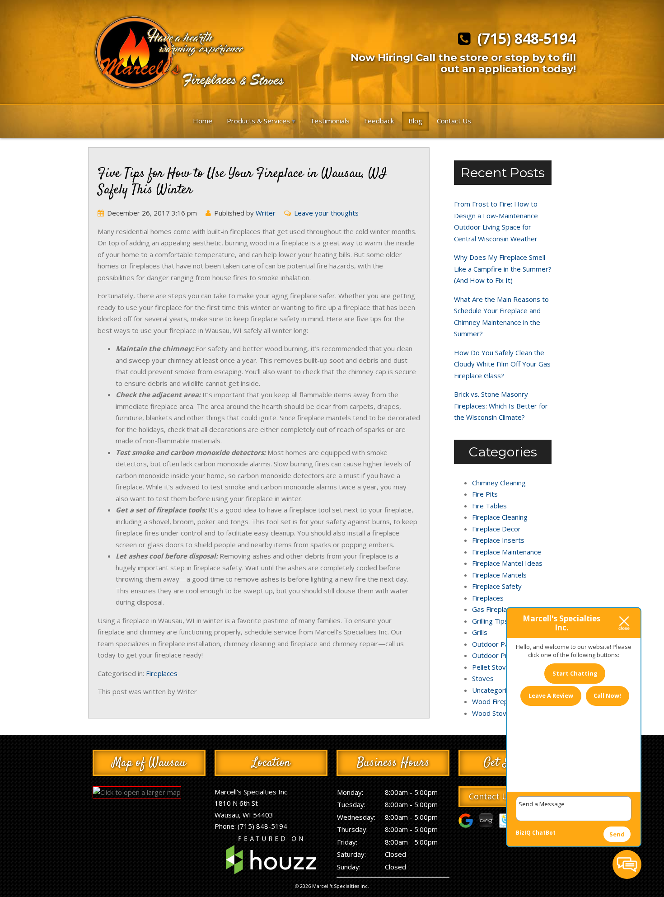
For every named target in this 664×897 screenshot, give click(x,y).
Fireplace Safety (497, 586)
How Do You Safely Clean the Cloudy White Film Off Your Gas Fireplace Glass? (502, 364)
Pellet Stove (491, 667)
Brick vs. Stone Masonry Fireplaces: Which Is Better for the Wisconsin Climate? (501, 406)
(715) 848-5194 (523, 39)
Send (617, 834)
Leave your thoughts (326, 212)
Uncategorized (495, 690)
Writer (266, 212)
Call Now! (607, 695)
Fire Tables (489, 505)
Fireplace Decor (496, 528)
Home (202, 120)
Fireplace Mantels (499, 574)
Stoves (483, 678)
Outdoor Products (500, 655)
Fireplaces (162, 673)
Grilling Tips (490, 620)
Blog (415, 120)
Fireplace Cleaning (500, 516)
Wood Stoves (493, 713)
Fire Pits (485, 493)
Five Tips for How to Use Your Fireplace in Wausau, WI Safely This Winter (242, 182)
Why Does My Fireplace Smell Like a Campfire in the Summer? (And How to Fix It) (503, 269)
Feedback (379, 120)
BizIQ (523, 832)
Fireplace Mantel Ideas (507, 563)
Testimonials (330, 120)
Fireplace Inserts (498, 540)
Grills (479, 632)
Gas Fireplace (493, 609)
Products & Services (258, 120)
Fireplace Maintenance (506, 551)
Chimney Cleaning (499, 482)
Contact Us (454, 120)
